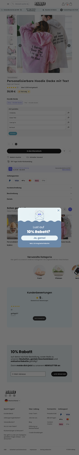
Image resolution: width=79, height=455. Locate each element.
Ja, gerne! (40, 238)
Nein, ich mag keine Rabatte (39, 243)
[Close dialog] (58, 210)
